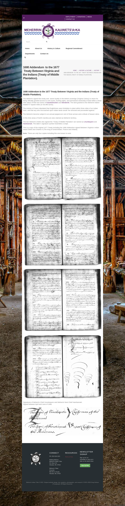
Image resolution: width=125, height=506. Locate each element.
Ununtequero (89, 122)
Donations (81, 17)
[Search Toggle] (25, 57)
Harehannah (27, 124)
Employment (70, 17)
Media (89, 17)
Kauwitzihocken (52, 103)
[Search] (46, 42)
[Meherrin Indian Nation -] (52, 31)
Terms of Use (69, 457)
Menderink (65, 103)
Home (27, 48)
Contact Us (70, 19)
